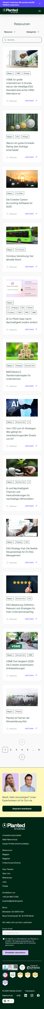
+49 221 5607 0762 (10, 897)
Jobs (4, 882)
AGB (18, 995)
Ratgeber (6, 858)
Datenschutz (7, 995)
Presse (5, 886)
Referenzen (7, 878)
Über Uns (6, 873)
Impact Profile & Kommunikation (15, 844)
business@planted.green (12, 901)
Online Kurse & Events (11, 863)
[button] (39, 10)
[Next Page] (22, 757)
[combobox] (8, 1001)
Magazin (5, 854)
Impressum (30, 991)
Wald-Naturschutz (9, 839)
